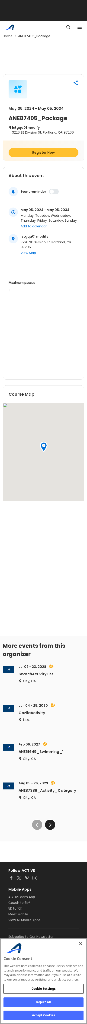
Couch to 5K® (19, 902)
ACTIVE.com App (21, 897)
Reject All (43, 1002)
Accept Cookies (43, 1015)
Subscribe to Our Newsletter (31, 936)
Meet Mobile (18, 914)
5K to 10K (15, 908)
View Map (28, 253)
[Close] (81, 943)
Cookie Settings (43, 989)
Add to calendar (34, 226)
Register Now (43, 152)
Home (8, 36)
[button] (75, 83)
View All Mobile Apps (24, 920)
